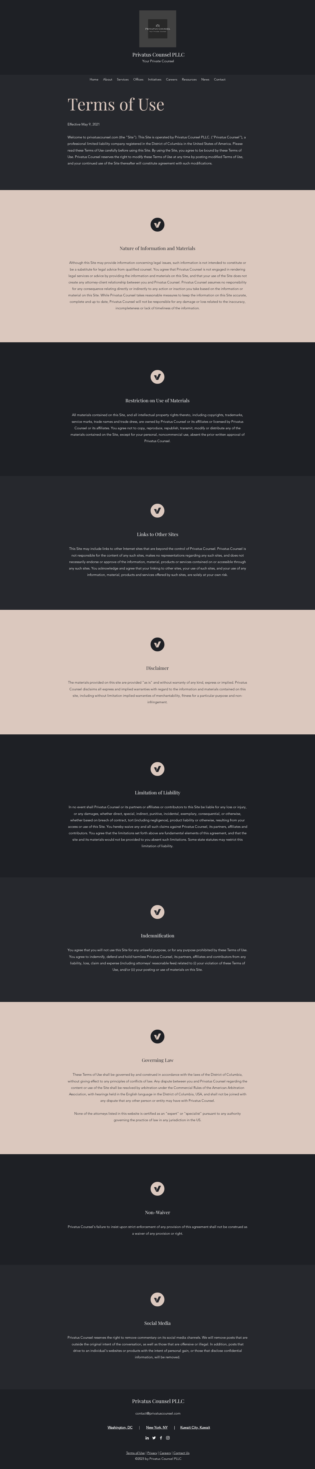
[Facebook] (161, 1438)
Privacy (152, 1453)
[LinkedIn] (147, 1438)
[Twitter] (154, 1438)
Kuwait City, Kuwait (195, 1427)
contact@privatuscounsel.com (158, 1413)
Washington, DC (120, 1427)
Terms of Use (135, 1453)
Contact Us (181, 1453)
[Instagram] (168, 1438)
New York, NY (157, 1427)
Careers (165, 1453)
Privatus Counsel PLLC (158, 54)
